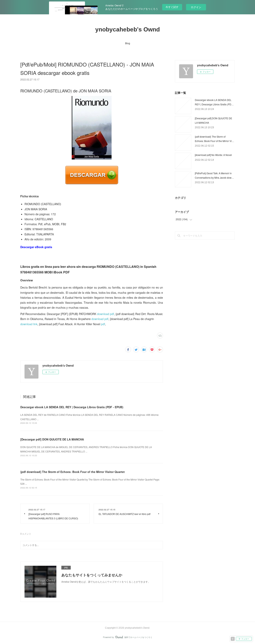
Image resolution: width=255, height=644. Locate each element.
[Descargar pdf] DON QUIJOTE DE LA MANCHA (52, 439)
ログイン (196, 7)
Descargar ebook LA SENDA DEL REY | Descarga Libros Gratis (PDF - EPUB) (71, 407)
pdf (103, 324)
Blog (127, 43)
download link (28, 324)
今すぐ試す (172, 7)
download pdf (105, 314)
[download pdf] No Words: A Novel (213, 155)
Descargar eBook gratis (36, 247)
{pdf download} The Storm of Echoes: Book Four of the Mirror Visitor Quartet (72, 472)
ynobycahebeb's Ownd (127, 29)
